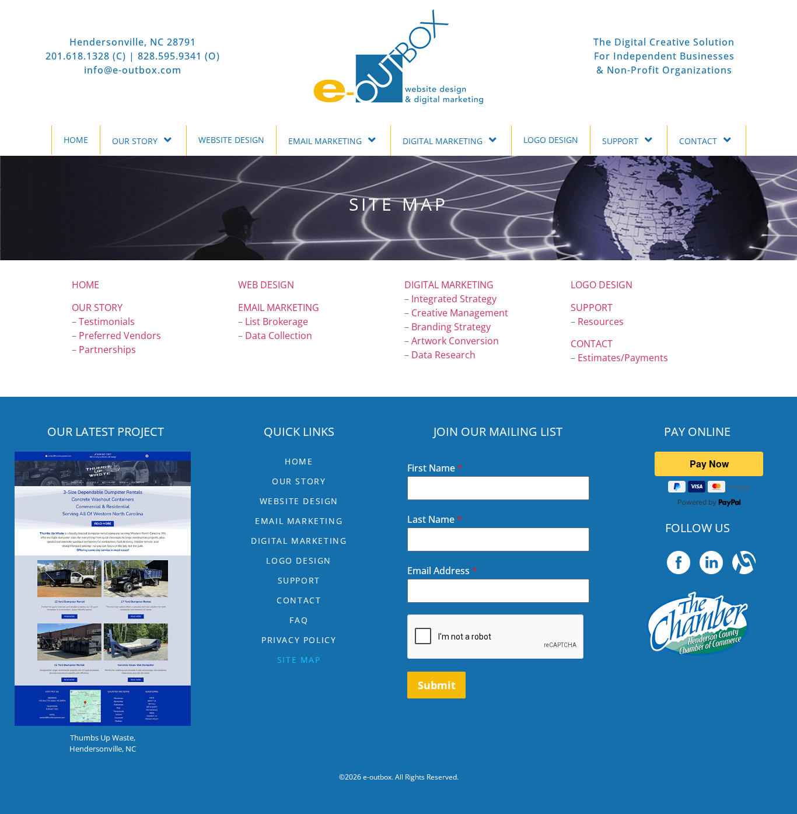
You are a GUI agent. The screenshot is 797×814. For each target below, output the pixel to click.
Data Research (443, 354)
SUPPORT (620, 140)
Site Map (299, 659)
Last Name (434, 519)
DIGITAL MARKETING (443, 140)
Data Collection (278, 335)
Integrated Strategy (454, 298)
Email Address (442, 570)
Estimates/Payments (623, 357)
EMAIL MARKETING (325, 140)
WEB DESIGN (266, 284)
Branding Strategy (451, 326)
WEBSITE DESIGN (231, 139)
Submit (437, 685)
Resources (601, 321)
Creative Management (459, 312)
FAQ (298, 620)
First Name (435, 468)
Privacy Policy (298, 639)
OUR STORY (135, 140)
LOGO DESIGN (550, 139)
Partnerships (107, 349)
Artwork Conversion (455, 340)
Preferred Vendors (120, 335)
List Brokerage (276, 321)
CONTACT (698, 140)
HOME (76, 139)
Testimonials (107, 321)
